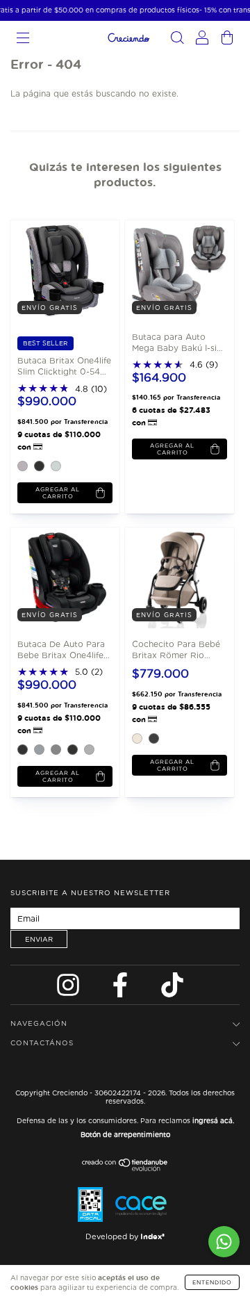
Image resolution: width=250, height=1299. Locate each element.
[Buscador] (177, 40)
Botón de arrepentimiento (125, 1134)
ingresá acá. (213, 1120)
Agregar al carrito (57, 493)
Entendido (212, 1282)
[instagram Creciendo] (69, 988)
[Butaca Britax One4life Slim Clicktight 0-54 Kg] (60, 269)
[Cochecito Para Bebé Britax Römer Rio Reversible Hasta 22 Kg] (175, 577)
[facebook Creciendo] (121, 988)
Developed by (125, 1236)
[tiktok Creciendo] (172, 988)
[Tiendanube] (125, 1168)
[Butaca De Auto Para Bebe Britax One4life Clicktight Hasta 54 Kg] (60, 577)
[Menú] (23, 40)
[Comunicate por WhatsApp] (224, 1241)
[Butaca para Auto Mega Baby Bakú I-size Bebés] (175, 269)
